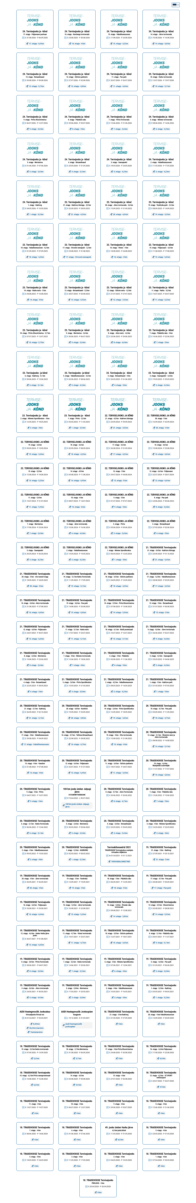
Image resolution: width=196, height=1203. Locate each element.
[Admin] (0, 1)
